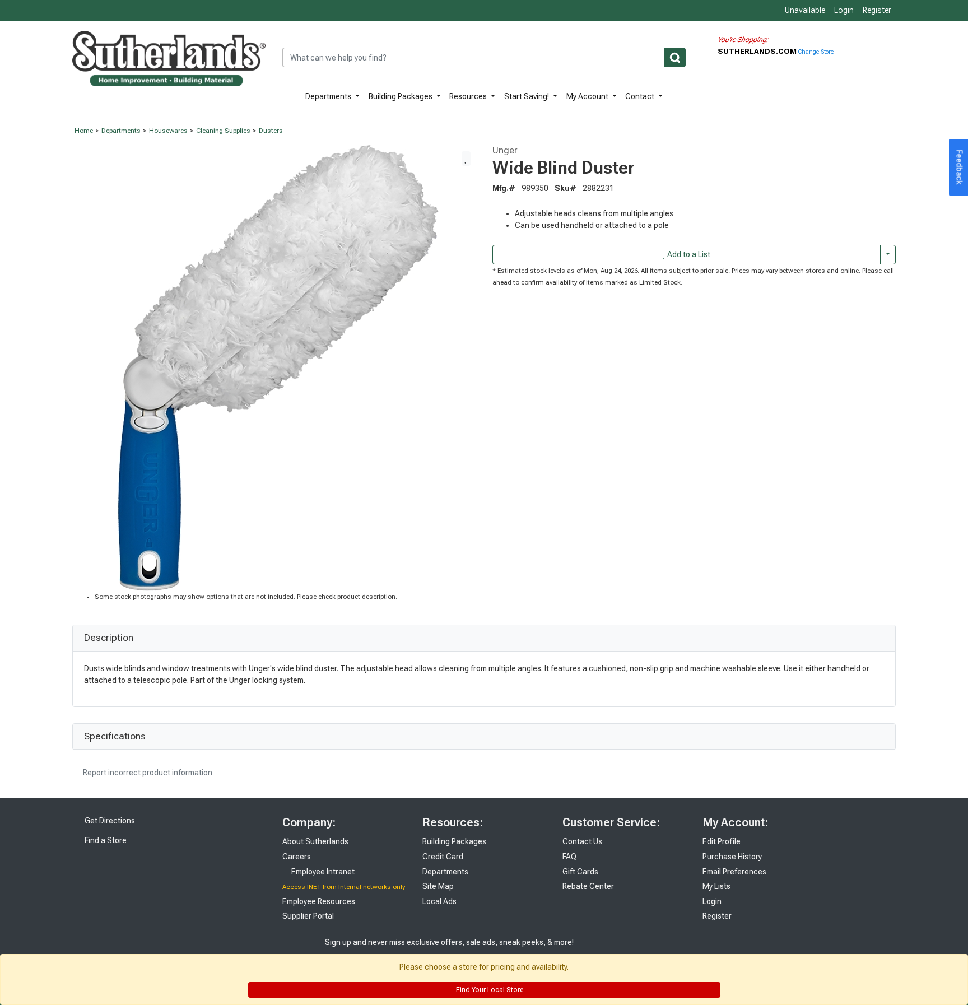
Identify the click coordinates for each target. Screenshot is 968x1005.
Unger (505, 150)
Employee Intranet (322, 871)
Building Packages (401, 96)
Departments (329, 96)
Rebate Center (588, 886)
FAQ (569, 856)
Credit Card (442, 856)
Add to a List (688, 254)
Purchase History (732, 856)
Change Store (816, 51)
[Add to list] (466, 158)
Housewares (168, 130)
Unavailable (804, 10)
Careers (296, 856)
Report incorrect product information (146, 772)
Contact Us (582, 841)
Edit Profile (721, 841)
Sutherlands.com (758, 50)
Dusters (271, 130)
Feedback (959, 167)
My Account (588, 96)
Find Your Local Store (488, 990)
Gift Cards (580, 871)
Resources (468, 96)
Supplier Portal (308, 915)
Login (844, 10)
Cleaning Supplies (223, 130)
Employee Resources (318, 901)
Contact (640, 96)
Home (84, 130)
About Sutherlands (315, 841)
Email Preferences (734, 871)
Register (877, 10)
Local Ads (439, 901)
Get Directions (109, 820)
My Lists (716, 886)
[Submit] (675, 57)
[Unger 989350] (274, 367)
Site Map (438, 886)
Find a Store (105, 840)
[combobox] (484, 57)
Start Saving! (527, 96)
